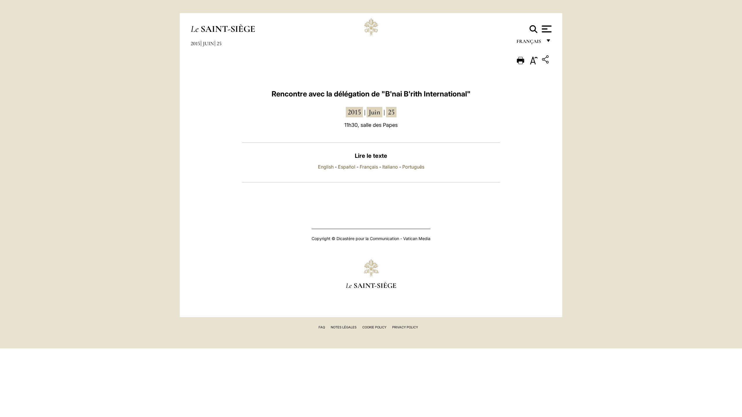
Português (413, 167)
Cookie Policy (374, 327)
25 (219, 43)
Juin (208, 43)
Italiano (390, 167)
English (326, 167)
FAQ (322, 327)
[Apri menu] (546, 29)
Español (346, 167)
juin (374, 112)
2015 (195, 43)
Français (369, 167)
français (529, 42)
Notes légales (344, 327)
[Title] (546, 60)
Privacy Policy (405, 327)
